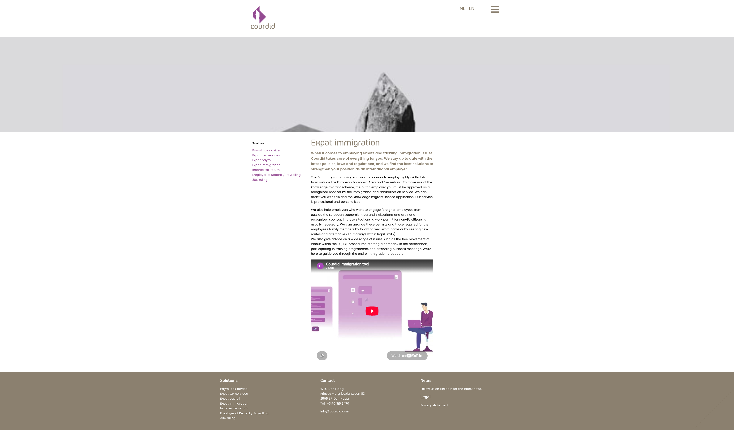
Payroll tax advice (266, 150)
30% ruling (260, 179)
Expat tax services (266, 155)
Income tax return (266, 169)
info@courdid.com (334, 411)
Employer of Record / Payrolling (276, 174)
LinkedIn (446, 388)
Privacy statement (434, 405)
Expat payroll (262, 160)
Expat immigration (266, 165)
